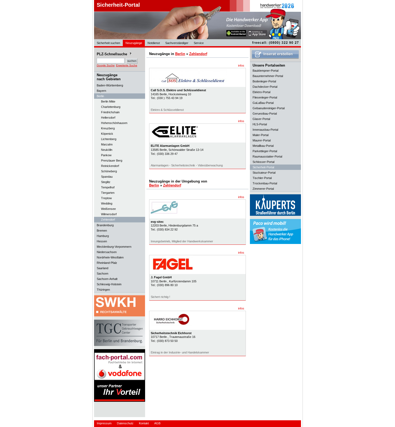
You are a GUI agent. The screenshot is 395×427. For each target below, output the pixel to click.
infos (241, 65)
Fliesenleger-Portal (265, 97)
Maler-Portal (260, 135)
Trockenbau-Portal (265, 183)
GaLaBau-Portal (263, 102)
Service (199, 43)
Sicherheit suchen (108, 43)
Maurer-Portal (262, 140)
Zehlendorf (108, 219)
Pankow (106, 155)
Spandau (107, 176)
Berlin (180, 54)
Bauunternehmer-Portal (268, 76)
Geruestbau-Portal (265, 113)
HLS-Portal (260, 124)
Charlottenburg (110, 106)
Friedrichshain (110, 112)
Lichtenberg (108, 139)
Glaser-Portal (261, 119)
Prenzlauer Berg (111, 160)
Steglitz (105, 182)
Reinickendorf (110, 165)
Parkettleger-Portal (265, 151)
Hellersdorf (108, 117)
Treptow (106, 198)
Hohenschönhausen (114, 123)
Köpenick (107, 133)
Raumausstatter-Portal (267, 156)
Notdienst (154, 43)
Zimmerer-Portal (263, 188)
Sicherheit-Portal (118, 5)
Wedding (106, 203)
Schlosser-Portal (263, 161)
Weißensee (108, 208)
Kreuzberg (108, 128)
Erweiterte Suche (126, 65)
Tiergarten (107, 192)
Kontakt (144, 423)
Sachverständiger (176, 43)
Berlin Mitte (108, 101)
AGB (157, 423)
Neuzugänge (133, 43)
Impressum (104, 423)
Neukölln (106, 149)
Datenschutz (125, 423)
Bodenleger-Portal (264, 81)
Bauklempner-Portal (265, 70)
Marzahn (107, 144)
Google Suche (106, 65)
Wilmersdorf (109, 214)
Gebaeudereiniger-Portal (269, 108)
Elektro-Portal (261, 92)
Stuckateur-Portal (264, 172)
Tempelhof (107, 187)
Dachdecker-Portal (265, 86)
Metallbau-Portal (263, 145)
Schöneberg (109, 171)
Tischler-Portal (262, 178)
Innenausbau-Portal (265, 129)
